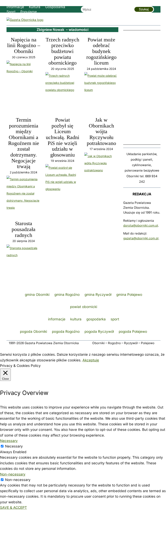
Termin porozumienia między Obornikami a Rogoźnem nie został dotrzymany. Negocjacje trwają (23, 143)
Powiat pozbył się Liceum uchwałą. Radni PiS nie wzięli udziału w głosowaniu (62, 137)
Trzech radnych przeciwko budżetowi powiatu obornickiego (62, 51)
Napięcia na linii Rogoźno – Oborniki (23, 45)
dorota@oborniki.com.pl (140, 225)
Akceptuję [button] (90, 360)
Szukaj (144, 9)
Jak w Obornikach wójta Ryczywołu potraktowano (101, 131)
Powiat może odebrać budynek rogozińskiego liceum (101, 51)
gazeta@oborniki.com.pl (140, 238)
